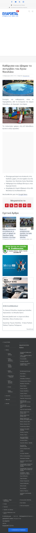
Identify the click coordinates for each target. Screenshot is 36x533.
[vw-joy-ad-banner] (15, 256)
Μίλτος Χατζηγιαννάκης (25, 456)
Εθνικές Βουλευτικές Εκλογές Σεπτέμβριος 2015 (26, 419)
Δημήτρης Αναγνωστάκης (25, 398)
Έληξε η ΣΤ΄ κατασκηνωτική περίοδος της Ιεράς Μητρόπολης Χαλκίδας (26, 233)
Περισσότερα (30, 329)
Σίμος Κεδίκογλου (24, 476)
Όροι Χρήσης (23, 502)
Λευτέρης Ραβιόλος (24, 453)
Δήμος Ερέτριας (10, 354)
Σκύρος (9, 386)
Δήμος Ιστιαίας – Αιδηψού (10, 366)
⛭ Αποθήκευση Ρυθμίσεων (18, 530)
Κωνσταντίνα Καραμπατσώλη (23, 446)
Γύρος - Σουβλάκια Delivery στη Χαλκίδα (26, 356)
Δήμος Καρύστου (10, 371)
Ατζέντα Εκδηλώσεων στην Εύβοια (9, 513)
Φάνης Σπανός (23, 485)
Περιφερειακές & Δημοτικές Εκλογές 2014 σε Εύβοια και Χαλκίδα (26, 469)
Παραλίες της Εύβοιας (8, 509)
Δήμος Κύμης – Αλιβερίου (11, 376)
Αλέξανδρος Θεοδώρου (25, 378)
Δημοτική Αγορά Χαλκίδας (25, 409)
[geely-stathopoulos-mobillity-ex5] (15, 279)
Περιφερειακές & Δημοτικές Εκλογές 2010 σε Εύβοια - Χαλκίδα (26, 465)
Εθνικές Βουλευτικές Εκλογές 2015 (24, 412)
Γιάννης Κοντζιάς (23, 388)
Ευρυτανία (8, 395)
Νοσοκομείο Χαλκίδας (25, 458)
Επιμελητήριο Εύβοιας (25, 426)
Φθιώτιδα (8, 399)
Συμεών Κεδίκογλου (24, 483)
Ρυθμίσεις (30, 516)
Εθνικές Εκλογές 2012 (25, 424)
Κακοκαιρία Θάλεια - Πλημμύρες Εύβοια (24, 438)
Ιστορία (5, 503)
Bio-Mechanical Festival (25, 371)
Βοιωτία (7, 346)
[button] (4, 228)
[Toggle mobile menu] (32, 11)
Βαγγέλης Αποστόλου (24, 383)
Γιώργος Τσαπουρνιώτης (25, 395)
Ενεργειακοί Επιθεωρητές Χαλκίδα (25, 353)
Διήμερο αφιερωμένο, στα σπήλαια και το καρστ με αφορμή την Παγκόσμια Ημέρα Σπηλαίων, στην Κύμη (9, 233)
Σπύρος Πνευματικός (24, 480)
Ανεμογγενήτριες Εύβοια (25, 381)
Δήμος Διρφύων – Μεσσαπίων (10, 359)
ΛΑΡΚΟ (21, 451)
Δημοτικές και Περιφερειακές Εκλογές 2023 (25, 406)
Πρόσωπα (6, 506)
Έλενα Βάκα (22, 376)
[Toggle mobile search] (29, 11)
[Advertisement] (18, 36)
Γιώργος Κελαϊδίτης (24, 391)
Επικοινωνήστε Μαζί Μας (25, 500)
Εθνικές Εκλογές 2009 (25, 421)
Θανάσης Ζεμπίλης (24, 432)
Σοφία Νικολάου (23, 478)
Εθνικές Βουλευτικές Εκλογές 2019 (24, 416)
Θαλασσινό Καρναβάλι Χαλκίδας (24, 430)
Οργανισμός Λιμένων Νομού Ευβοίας (26, 461)
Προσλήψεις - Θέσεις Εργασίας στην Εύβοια (24, 473)
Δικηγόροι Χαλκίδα (24, 361)
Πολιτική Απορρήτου (24, 505)
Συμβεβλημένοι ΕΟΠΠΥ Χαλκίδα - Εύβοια (25, 364)
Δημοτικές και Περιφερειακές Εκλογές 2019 (25, 402)
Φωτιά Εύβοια (23, 488)
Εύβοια (7, 349)
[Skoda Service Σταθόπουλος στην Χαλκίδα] (15, 246)
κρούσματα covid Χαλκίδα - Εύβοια (26, 494)
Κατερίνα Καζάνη (23, 440)
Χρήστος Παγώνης (24, 490)
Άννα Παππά (22, 373)
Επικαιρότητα (26, 75)
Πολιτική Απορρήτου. (16, 517)
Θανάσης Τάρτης (23, 434)
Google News (22, 194)
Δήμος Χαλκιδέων (10, 391)
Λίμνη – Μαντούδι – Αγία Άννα (10, 382)
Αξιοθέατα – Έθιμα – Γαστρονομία (8, 500)
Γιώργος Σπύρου (23, 393)
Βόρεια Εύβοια (23, 386)
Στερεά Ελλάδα (7, 342)
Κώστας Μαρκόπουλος (25, 448)
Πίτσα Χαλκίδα (23, 358)
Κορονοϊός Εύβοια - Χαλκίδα (26, 442)
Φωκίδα (7, 403)
